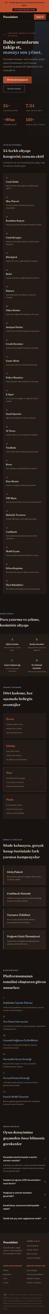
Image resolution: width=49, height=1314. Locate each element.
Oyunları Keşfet (14, 89)
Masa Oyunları (32, 1254)
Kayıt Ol (40, 17)
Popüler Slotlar (32, 1250)
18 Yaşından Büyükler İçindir (24, 10)
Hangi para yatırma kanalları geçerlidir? (17, 1194)
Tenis (5, 1278)
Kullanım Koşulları (33, 1278)
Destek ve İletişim (34, 1282)
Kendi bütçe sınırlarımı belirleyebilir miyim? (21, 1207)
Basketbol (7, 1274)
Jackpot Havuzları (34, 1258)
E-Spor (6, 1282)
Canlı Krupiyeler (33, 1246)
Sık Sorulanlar (32, 1270)
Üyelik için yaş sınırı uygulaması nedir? (22, 1218)
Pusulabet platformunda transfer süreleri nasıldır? (20, 1159)
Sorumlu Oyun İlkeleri (35, 1274)
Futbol (5, 1270)
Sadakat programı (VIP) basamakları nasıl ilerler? (22, 1182)
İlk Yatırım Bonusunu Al (17, 80)
